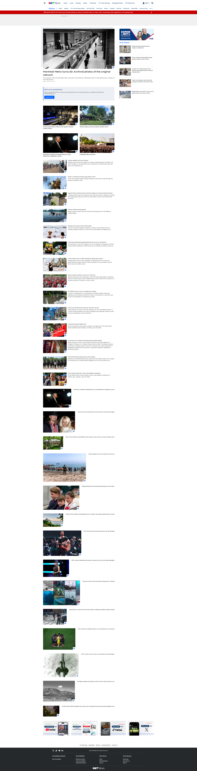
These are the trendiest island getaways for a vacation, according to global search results (90, 514)
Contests (112, 8)
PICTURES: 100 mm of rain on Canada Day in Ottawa (82, 291)
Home (65, 3)
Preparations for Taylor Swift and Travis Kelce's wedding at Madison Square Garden (92, 609)
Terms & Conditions (81, 760)
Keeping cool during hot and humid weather (80, 226)
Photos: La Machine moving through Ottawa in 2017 (81, 176)
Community (126, 8)
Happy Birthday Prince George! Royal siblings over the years (98, 486)
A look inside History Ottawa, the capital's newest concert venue (58, 127)
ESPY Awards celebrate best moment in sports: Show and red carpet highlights (93, 560)
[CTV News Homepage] (54, 3)
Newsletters (92, 745)
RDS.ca (125, 762)
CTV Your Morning (104, 3)
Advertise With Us (106, 745)
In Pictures (93, 3)
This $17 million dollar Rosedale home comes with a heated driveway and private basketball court (88, 706)
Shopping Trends (117, 3)
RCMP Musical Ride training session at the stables (81, 357)
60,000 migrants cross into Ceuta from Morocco (101, 454)
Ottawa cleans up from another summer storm (94, 127)
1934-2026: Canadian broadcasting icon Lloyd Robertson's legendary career (57, 155)
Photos (106, 8)
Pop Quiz (119, 8)
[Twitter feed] (53, 750)
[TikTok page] (56, 750)
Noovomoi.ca (126, 760)
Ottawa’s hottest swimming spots (77, 209)
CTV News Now (130, 3)
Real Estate (134, 8)
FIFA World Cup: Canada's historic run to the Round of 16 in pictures (96, 629)
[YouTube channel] (59, 750)
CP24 (100, 759)
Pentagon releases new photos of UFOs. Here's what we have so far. (96, 681)
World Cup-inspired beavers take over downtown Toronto (83, 307)
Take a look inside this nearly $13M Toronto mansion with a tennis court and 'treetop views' (90, 437)
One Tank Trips (90, 8)
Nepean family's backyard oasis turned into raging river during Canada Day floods (90, 193)
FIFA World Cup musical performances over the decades (99, 531)
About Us (98, 745)
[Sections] (44, 3)
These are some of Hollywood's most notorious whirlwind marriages (96, 412)
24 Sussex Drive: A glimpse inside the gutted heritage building (85, 340)
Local (71, 3)
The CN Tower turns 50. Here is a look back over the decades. (98, 654)
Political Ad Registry (81, 762)
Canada (78, 3)
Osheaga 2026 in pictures (87, 154)
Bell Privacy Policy (80, 759)
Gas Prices (99, 8)
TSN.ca (101, 762)
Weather (66, 8)
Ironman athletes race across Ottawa (78, 160)
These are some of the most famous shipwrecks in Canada (98, 581)
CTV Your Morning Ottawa (77, 8)
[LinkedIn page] (62, 750)
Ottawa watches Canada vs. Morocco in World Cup (81, 275)
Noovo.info (125, 759)
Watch (85, 3)
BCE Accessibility (56, 759)
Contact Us (114, 745)
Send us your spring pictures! (53, 89)
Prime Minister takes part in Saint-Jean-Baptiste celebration (84, 373)
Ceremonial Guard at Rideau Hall (77, 324)
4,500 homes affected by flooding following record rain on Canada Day (87, 242)
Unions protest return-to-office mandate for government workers (85, 258)
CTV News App (83, 745)
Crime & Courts (143, 8)
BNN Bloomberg (103, 760)
